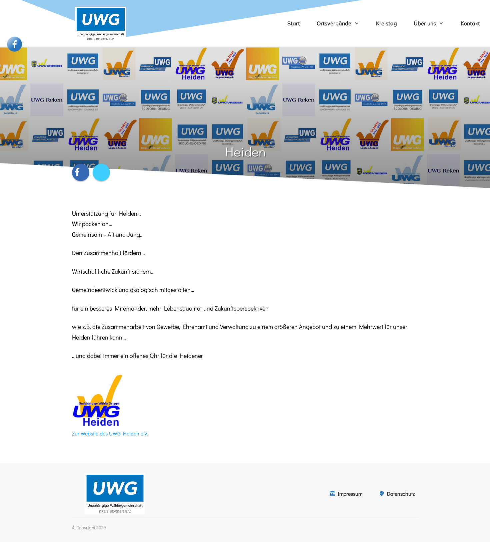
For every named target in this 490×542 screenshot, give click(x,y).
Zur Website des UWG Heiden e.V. (110, 433)
